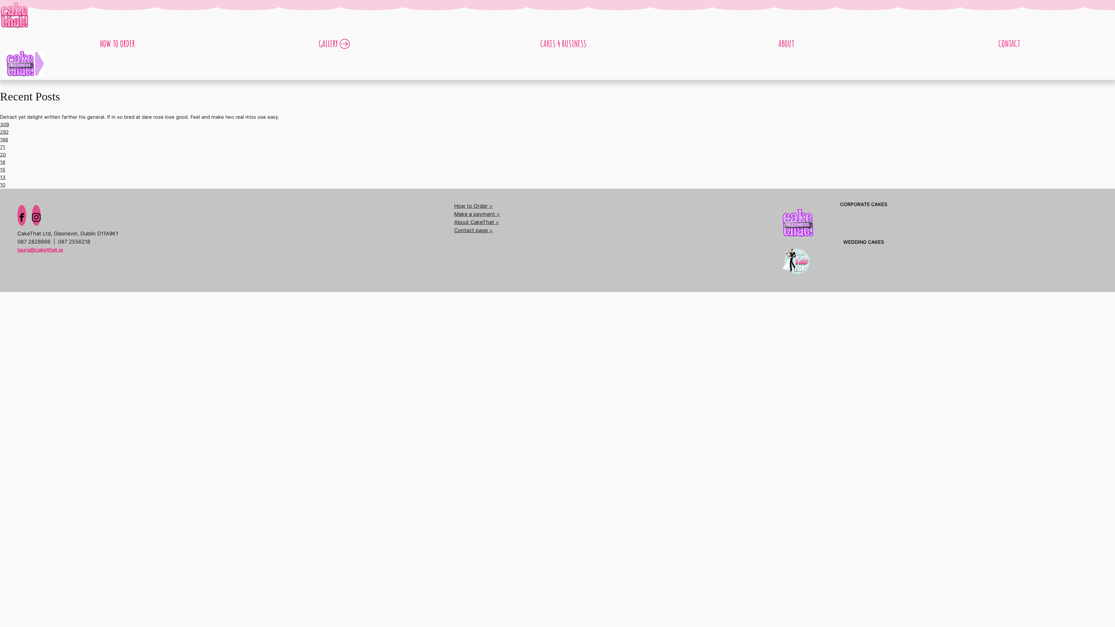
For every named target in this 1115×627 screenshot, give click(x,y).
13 (3, 177)
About (786, 43)
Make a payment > (477, 214)
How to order (117, 43)
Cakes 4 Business (563, 43)
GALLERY (328, 43)
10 (2, 185)
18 (2, 162)
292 (4, 132)
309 (4, 124)
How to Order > (473, 206)
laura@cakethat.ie (40, 250)
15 (2, 170)
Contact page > (473, 230)
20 (3, 155)
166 (4, 140)
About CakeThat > (476, 222)
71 (2, 147)
